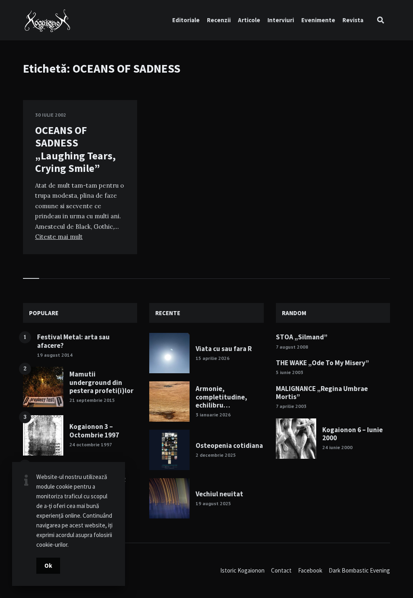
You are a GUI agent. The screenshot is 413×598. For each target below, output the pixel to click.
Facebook (310, 570)
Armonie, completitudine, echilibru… (221, 397)
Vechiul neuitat (219, 493)
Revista (352, 20)
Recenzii (219, 20)
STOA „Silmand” (301, 336)
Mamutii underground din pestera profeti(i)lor (101, 382)
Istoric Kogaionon (242, 570)
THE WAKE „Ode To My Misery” (322, 362)
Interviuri (280, 20)
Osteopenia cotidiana (229, 445)
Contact (281, 570)
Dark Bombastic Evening (359, 570)
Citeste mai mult (59, 236)
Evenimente (318, 20)
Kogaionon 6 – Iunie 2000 (352, 433)
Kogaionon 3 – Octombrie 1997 (94, 430)
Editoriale (186, 20)
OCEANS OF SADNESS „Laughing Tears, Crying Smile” (75, 149)
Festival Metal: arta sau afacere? (73, 340)
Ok (48, 565)
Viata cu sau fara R (224, 348)
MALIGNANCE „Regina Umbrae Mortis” (322, 392)
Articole (249, 20)
